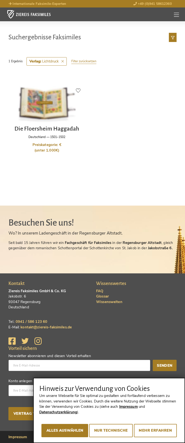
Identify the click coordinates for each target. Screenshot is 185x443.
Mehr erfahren (155, 430)
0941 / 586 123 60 (31, 321)
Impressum (17, 437)
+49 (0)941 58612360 (154, 3)
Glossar (102, 296)
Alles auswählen (64, 430)
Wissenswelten (109, 301)
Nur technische (111, 430)
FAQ (99, 291)
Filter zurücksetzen (83, 61)
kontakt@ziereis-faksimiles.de (46, 327)
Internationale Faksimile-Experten (39, 3)
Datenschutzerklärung (58, 412)
